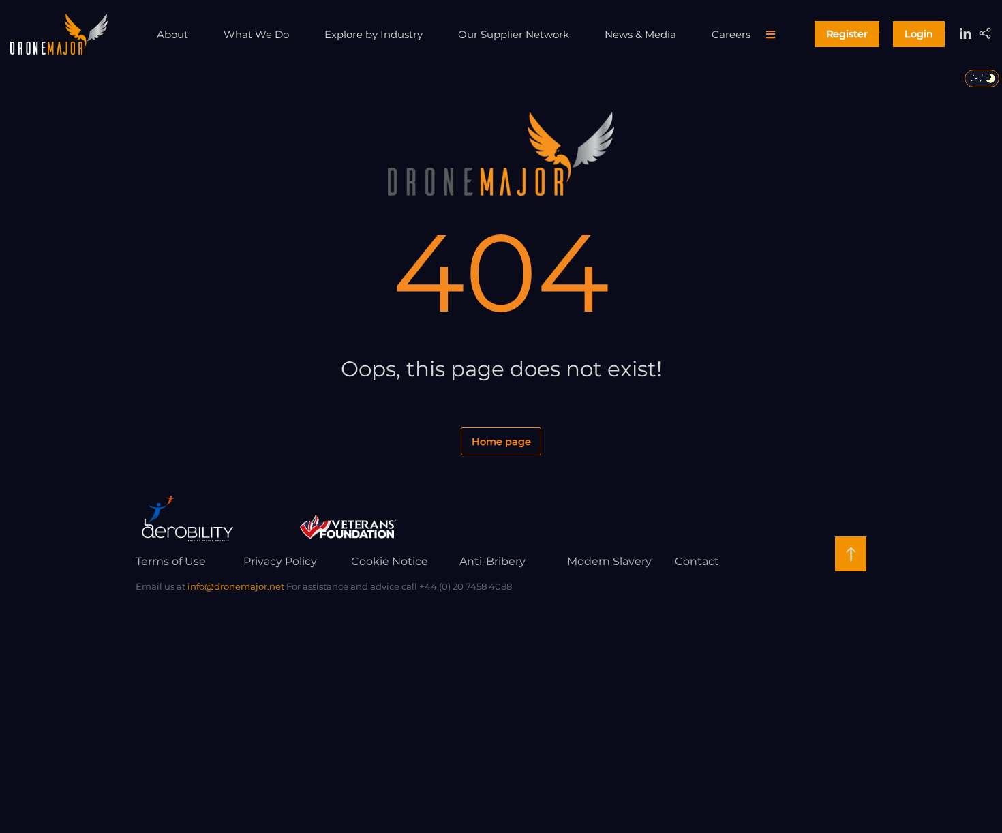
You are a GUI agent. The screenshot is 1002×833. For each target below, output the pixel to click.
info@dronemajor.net (235, 586)
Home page (501, 442)
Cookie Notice (389, 561)
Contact (697, 561)
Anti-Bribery (492, 561)
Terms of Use (171, 561)
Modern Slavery (609, 561)
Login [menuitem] (919, 34)
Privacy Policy (280, 561)
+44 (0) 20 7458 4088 (465, 586)
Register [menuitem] (847, 34)
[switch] (982, 78)
